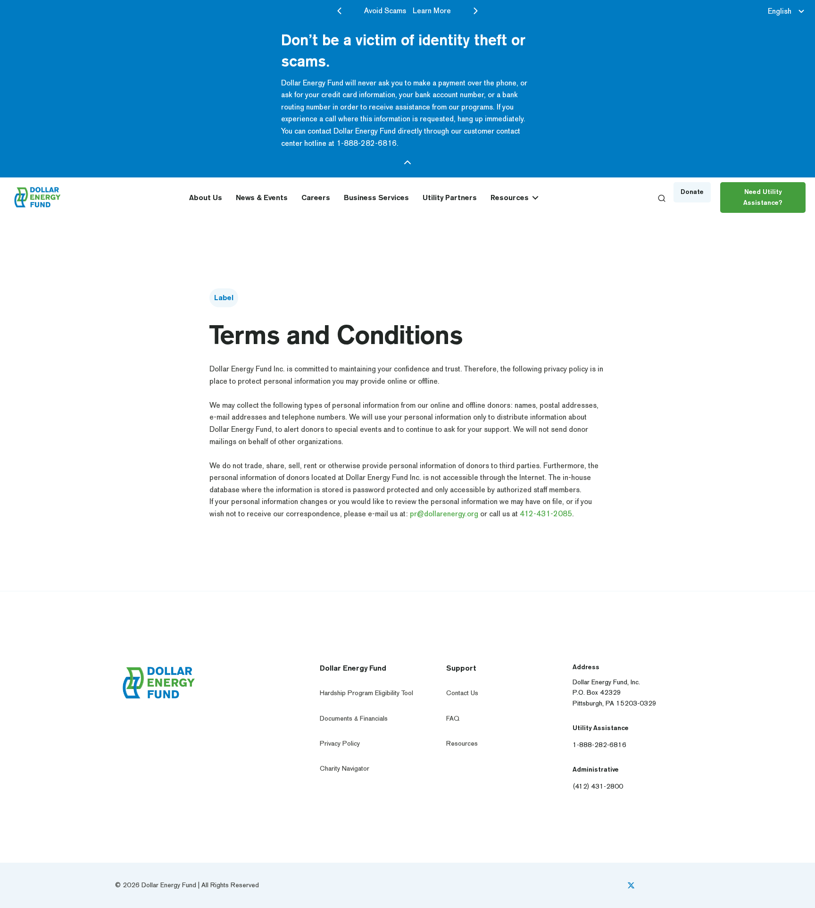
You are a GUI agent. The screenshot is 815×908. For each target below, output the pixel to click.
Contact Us (462, 693)
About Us (205, 197)
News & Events (262, 197)
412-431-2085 (546, 513)
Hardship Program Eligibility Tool (366, 693)
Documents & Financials (354, 719)
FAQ (452, 719)
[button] (535, 197)
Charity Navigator (344, 769)
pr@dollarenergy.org (444, 513)
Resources (510, 197)
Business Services (376, 197)
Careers (315, 197)
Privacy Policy (340, 744)
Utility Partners (450, 197)
